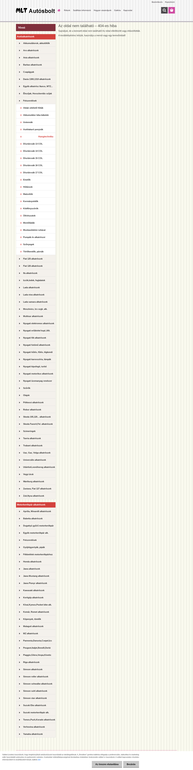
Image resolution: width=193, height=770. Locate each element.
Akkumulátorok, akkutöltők (36, 43)
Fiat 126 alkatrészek (33, 266)
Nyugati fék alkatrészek (34, 338)
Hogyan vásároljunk (102, 10)
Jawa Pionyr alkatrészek (35, 583)
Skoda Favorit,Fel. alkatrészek (38, 424)
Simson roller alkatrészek (35, 676)
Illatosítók (28, 194)
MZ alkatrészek (30, 633)
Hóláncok (27, 187)
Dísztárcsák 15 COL (33, 158)
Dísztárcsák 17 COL (33, 172)
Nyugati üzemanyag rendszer (37, 381)
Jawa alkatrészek (31, 569)
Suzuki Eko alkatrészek (34, 705)
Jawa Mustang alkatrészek (36, 576)
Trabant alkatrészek (32, 445)
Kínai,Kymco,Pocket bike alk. (37, 604)
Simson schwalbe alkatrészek (37, 684)
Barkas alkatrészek (32, 65)
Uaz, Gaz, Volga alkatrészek (36, 452)
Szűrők (26, 388)
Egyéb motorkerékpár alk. (35, 533)
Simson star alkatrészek (35, 698)
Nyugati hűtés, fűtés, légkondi (38, 352)
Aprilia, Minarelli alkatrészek (37, 511)
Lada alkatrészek (31, 287)
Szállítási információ (82, 10)
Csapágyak (28, 72)
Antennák (28, 122)
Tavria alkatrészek (32, 438)
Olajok (26, 395)
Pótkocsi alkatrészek (33, 402)
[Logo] (35, 10)
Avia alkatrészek (31, 57)
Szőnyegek (28, 244)
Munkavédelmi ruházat (34, 230)
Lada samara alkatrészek (35, 302)
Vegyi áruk (28, 474)
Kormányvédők (30, 201)
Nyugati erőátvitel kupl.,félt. (36, 330)
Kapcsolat (127, 10)
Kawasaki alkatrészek (33, 590)
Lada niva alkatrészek (33, 294)
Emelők (27, 179)
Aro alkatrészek (31, 50)
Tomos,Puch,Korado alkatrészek (39, 719)
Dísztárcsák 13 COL (33, 144)
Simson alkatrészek (32, 669)
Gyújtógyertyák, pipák (34, 547)
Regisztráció (170, 2)
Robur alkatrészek (32, 409)
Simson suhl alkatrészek (35, 691)
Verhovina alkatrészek (34, 727)
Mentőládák (29, 223)
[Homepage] (58, 10)
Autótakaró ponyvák (33, 129)
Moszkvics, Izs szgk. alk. (35, 309)
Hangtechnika (45, 136)
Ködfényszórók (30, 208)
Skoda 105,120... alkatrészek (37, 417)
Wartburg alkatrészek (33, 481)
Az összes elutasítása (107, 764)
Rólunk (67, 10)
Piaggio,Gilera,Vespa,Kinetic (37, 655)
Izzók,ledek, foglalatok (34, 280)
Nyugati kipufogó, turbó (35, 366)
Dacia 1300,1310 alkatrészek (37, 79)
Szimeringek (29, 431)
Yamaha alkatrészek (33, 734)
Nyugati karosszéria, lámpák (37, 359)
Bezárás (131, 764)
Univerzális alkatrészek (34, 460)
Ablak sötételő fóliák (33, 108)
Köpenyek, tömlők (32, 619)
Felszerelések (30, 100)
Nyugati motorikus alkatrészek (38, 373)
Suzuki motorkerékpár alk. (36, 712)
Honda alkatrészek (32, 561)
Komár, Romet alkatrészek (36, 612)
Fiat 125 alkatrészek (33, 259)
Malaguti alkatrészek (33, 626)
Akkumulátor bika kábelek (36, 115)
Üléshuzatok (29, 215)
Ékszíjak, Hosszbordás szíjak (37, 93)
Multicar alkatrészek (33, 316)
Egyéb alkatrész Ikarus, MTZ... (38, 86)
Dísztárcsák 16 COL (33, 165)
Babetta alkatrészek (33, 518)
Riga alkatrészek (31, 662)
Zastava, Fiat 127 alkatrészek (37, 488)
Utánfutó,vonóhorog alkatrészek (39, 467)
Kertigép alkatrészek (33, 597)
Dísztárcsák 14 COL (33, 151)
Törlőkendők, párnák (33, 251)
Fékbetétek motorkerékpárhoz (38, 554)
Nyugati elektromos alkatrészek (38, 323)
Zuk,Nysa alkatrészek (33, 496)
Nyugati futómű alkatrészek (36, 345)
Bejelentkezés (157, 2)
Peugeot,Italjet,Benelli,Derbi (37, 648)
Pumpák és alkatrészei (34, 237)
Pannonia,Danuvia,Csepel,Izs (37, 640)
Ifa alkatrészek (30, 273)
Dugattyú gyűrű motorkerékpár (38, 525)
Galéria (117, 10)
